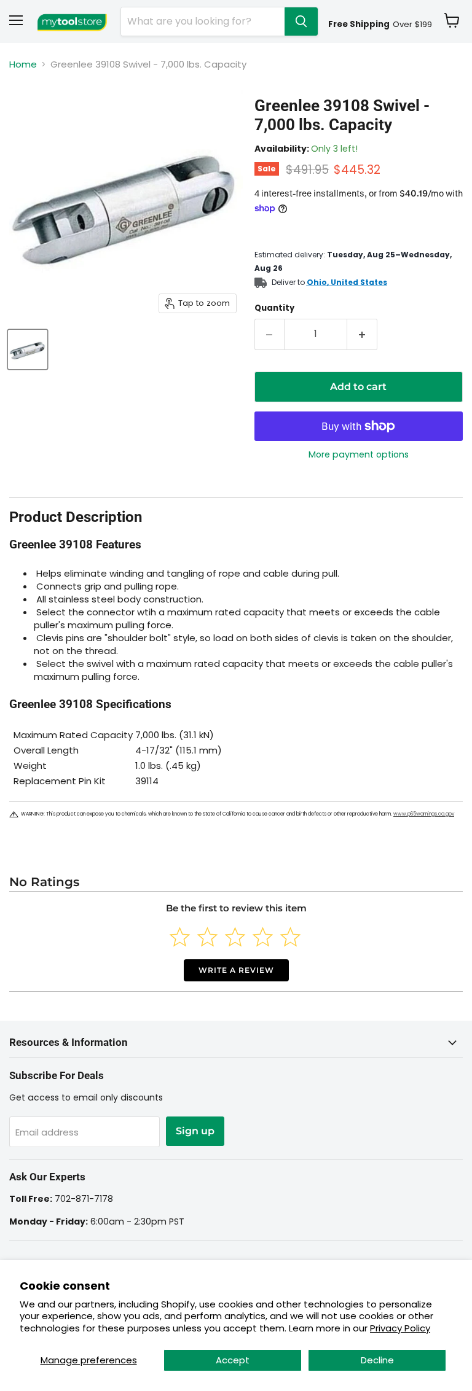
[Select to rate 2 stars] (207, 936)
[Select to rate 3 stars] (235, 936)
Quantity (274, 308)
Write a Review (236, 970)
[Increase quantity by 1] (362, 334)
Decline (377, 1360)
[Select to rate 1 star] (179, 936)
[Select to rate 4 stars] (262, 936)
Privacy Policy (400, 1328)
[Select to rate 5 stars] (290, 936)
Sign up (195, 1131)
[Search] (301, 21)
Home (23, 64)
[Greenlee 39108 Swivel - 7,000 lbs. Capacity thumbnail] (27, 349)
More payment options (359, 454)
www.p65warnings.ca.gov (423, 814)
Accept (233, 1360)
